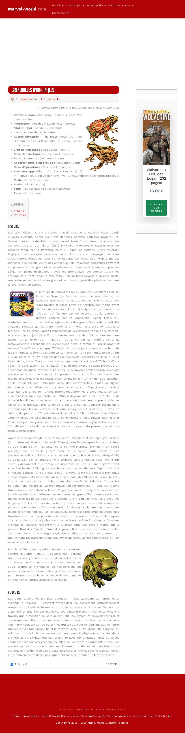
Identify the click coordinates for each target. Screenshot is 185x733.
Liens (108, 709)
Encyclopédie (95, 5)
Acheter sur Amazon (156, 207)
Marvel (56, 5)
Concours (120, 709)
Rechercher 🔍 (61, 12)
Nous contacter (92, 709)
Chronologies (73, 5)
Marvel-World (27, 9)
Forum (126, 5)
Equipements (50, 99)
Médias (112, 5)
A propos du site (69, 709)
